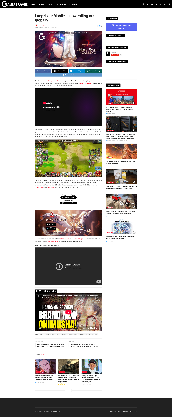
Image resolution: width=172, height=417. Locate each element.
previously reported (52, 81)
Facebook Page (78, 239)
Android (40, 27)
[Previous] (67, 390)
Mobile (82, 334)
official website (65, 239)
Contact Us (125, 411)
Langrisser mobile (73, 334)
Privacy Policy (133, 411)
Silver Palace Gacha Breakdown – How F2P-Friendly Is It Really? (120, 162)
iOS (45, 27)
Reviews (41, 4)
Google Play (39, 187)
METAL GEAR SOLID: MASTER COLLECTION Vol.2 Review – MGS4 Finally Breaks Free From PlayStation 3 (68, 379)
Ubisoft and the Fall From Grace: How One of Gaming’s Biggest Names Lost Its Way (120, 212)
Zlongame (94, 334)
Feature (110, 103)
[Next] (70, 390)
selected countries (84, 83)
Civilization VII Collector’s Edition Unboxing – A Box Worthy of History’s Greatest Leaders (121, 187)
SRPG (88, 334)
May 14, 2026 (110, 241)
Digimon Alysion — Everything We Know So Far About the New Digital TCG (120, 237)
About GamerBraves (115, 411)
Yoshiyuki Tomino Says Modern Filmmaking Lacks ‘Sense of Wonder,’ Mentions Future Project (91, 379)
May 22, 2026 (110, 216)
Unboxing (111, 130)
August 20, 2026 (86, 384)
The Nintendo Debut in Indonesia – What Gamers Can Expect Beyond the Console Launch (119, 109)
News (33, 4)
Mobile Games (50, 27)
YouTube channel (52, 241)
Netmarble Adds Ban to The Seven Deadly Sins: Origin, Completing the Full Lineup (44, 378)
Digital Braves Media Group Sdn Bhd (51, 411)
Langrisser (63, 334)
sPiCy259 (43, 25)
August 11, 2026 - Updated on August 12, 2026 (119, 140)
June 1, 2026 (110, 191)
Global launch (50, 334)
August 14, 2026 (111, 113)
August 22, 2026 (40, 382)
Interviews (50, 4)
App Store (51, 187)
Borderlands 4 (74, 4)
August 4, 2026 (111, 166)
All (37, 27)
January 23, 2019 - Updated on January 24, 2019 (61, 25)
